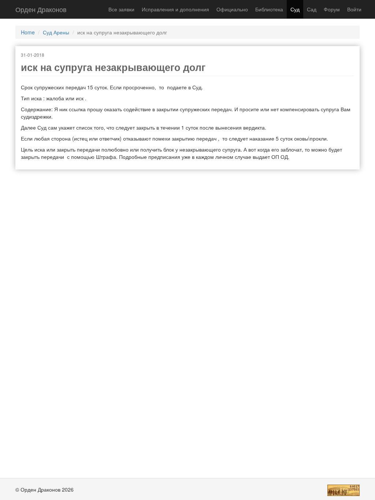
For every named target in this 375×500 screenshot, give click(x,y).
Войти (354, 9)
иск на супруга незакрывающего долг (113, 67)
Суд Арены (56, 32)
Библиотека (269, 9)
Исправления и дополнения (175, 9)
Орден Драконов (41, 9)
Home (28, 32)
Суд (295, 9)
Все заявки (121, 9)
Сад (311, 9)
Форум (332, 9)
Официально (232, 9)
